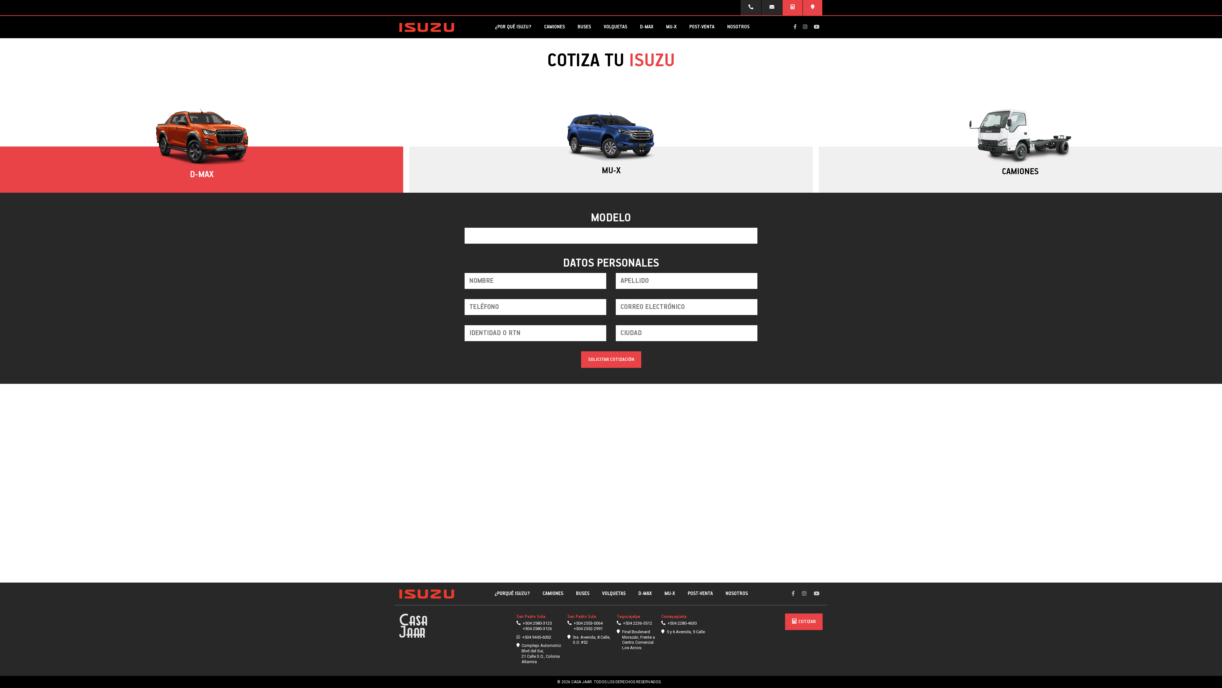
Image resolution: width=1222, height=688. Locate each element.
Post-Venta (701, 27)
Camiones (554, 27)
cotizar (807, 621)
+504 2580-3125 (537, 623)
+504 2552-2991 (588, 628)
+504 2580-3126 (537, 628)
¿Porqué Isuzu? (512, 593)
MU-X (671, 27)
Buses (584, 27)
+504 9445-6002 (536, 637)
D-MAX (646, 27)
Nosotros (738, 27)
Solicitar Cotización (611, 359)
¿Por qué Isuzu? (513, 27)
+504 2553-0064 (588, 623)
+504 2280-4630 (682, 623)
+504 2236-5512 (637, 623)
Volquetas (615, 27)
